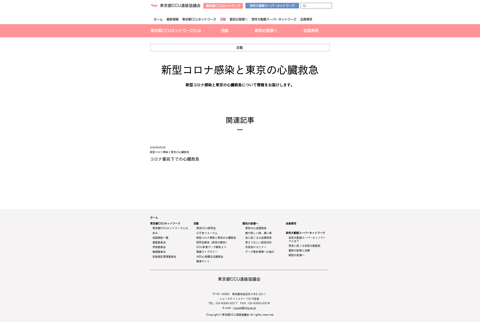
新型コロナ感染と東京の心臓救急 (169, 152)
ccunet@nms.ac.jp (244, 308)
